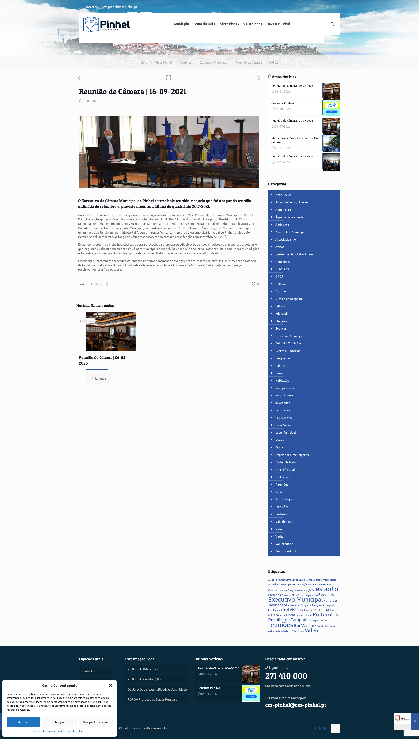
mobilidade (329, 610)
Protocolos (282, 477)
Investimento (284, 395)
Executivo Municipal (213, 62)
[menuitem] (181, 39)
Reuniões (281, 484)
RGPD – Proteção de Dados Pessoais (152, 699)
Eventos (281, 328)
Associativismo (285, 239)
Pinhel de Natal (286, 462)
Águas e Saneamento (289, 217)
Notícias (185, 62)
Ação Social (283, 195)
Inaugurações (284, 388)
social (332, 626)
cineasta (282, 590)
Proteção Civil (285, 469)
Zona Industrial (285, 551)
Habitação (282, 380)
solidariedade (275, 631)
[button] (110, 685)
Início (143, 62)
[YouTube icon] (327, 7)
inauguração (318, 605)
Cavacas (272, 590)
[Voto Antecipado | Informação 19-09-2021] (406, 721)
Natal (282, 615)
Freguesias (282, 358)
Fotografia (305, 605)
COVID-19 (282, 269)
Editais (280, 306)
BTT (329, 584)
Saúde (279, 492)
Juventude (282, 403)
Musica (273, 615)
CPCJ (279, 276)
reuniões (280, 624)
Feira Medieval (291, 605)
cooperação (305, 590)
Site (327, 626)
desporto (325, 588)
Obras (279, 447)
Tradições (281, 507)
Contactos (90, 7)
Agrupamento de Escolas (293, 579)
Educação (281, 313)
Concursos (282, 261)
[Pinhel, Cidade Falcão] (106, 24)
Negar (59, 722)
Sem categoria (285, 499)
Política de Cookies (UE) (144, 679)
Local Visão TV (292, 609)
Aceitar (23, 722)
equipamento (311, 595)
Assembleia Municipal (290, 232)
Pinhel (308, 615)
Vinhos (300, 631)
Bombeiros (320, 584)
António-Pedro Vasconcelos (321, 579)
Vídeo (279, 529)
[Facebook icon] (322, 7)
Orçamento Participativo (292, 455)
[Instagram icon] (333, 7)
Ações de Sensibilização (291, 202)
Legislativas (283, 417)
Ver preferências (95, 722)
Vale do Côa (283, 521)
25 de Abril (274, 579)
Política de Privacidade (70, 731)
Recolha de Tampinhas (290, 619)
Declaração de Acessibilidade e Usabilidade (157, 689)
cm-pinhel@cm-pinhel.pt (120, 7)
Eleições (281, 321)
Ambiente (282, 224)
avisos (297, 584)
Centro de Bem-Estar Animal (294, 254)
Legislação (282, 410)
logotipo (308, 610)
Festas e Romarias (287, 351)
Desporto (281, 291)
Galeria (280, 365)
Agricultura (283, 209)
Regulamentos (320, 620)
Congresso (293, 590)
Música (280, 440)
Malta (318, 609)
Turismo (281, 514)
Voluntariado (284, 544)
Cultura (280, 284)
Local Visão (283, 425)
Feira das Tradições (288, 343)
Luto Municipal (285, 432)
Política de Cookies (44, 731)
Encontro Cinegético (292, 595)
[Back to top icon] (335, 728)
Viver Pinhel (163, 62)
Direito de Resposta (289, 299)
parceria (300, 615)
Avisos (279, 247)
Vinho (279, 536)
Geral (279, 373)
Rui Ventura (305, 625)
